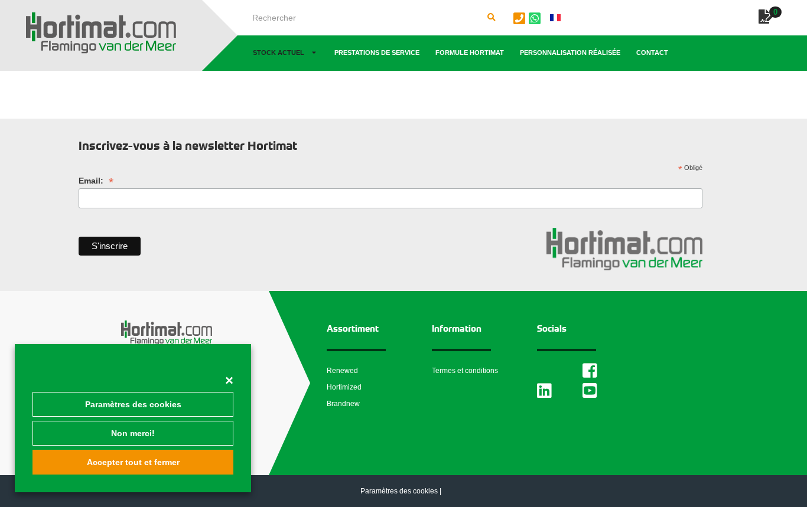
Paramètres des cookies (133, 404)
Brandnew (343, 404)
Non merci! (133, 433)
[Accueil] (101, 33)
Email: (96, 181)
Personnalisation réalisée (570, 52)
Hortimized (344, 387)
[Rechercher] (492, 17)
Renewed (342, 371)
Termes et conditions (465, 371)
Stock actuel (278, 52)
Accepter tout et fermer (133, 462)
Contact (652, 52)
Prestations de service (376, 52)
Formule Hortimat (469, 52)
